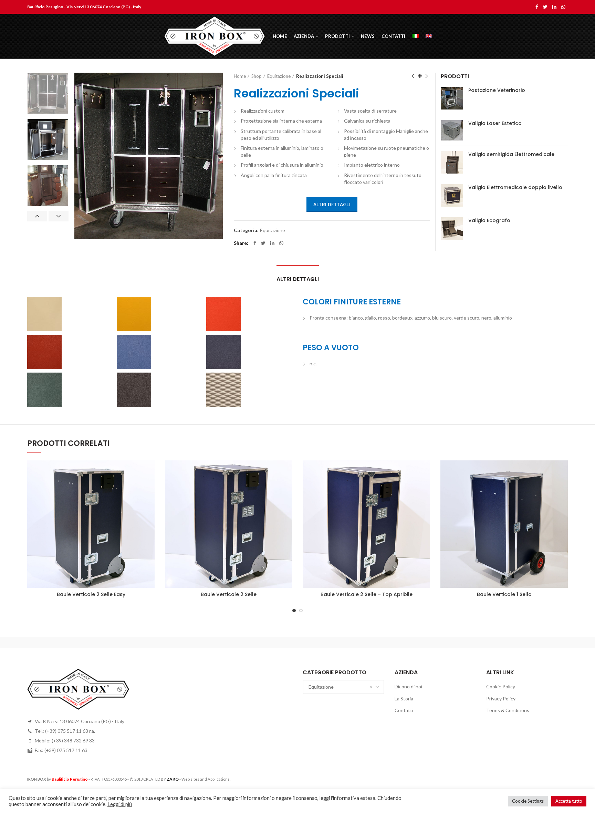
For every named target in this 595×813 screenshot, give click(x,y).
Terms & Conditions (507, 710)
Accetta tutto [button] (568, 801)
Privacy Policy (500, 698)
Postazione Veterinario (496, 90)
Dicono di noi (408, 686)
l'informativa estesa (353, 798)
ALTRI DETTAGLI (297, 279)
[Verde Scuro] (70, 390)
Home (240, 76)
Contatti (404, 710)
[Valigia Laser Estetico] (452, 130)
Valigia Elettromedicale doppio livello (515, 187)
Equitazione (279, 76)
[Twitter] (545, 6)
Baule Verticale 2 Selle (229, 594)
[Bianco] (70, 314)
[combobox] (343, 687)
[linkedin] (554, 6)
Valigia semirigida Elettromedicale (511, 154)
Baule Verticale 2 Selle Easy (91, 594)
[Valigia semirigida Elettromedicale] (452, 162)
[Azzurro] (160, 352)
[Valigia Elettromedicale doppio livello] (452, 195)
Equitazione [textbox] (321, 687)
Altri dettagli (332, 204)
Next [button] (59, 216)
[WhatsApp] (563, 6)
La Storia (404, 698)
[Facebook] (537, 6)
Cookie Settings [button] (528, 801)
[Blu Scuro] (249, 352)
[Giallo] (160, 314)
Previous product (412, 76)
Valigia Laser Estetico (495, 123)
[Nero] (160, 390)
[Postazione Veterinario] (452, 98)
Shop (256, 76)
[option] (48, 93)
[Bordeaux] (70, 352)
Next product (426, 76)
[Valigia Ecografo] (452, 228)
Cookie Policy (500, 686)
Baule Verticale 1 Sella (504, 594)
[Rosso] (249, 314)
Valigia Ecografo (489, 220)
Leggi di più (119, 804)
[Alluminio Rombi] (249, 390)
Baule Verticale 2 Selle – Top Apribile (367, 594)
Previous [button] (37, 216)
